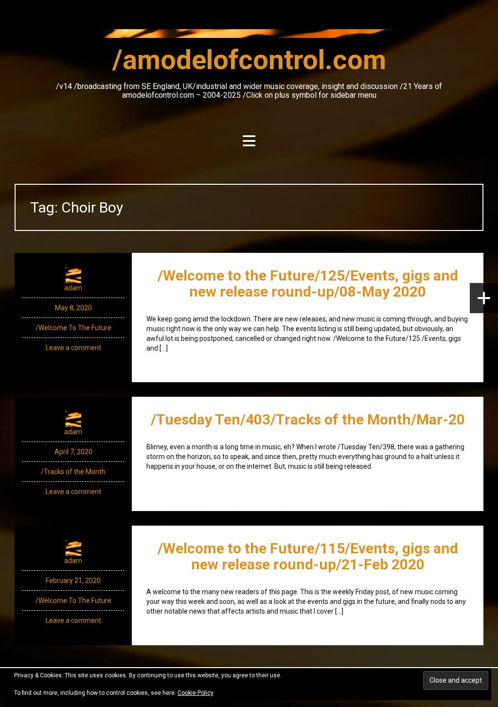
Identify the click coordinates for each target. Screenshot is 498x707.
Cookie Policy (195, 692)
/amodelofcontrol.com (249, 60)
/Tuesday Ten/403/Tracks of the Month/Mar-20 (308, 419)
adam (73, 288)
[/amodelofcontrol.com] (249, 36)
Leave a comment (73, 348)
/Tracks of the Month (73, 472)
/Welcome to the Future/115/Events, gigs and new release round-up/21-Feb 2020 (308, 556)
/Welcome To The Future (73, 328)
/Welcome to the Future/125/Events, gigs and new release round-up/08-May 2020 (308, 283)
